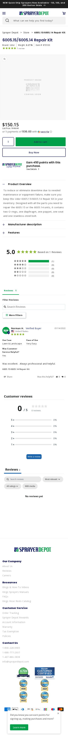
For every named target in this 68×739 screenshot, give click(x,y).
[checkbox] (30, 486)
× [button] (58, 713)
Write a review (34, 456)
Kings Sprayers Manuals (15, 591)
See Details (31, 169)
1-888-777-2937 (11, 652)
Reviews (6, 570)
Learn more (19, 727)
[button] (3, 13)
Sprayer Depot (10, 32)
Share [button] (9, 376)
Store (26, 32)
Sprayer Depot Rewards (15, 617)
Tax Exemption (10, 631)
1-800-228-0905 (11, 647)
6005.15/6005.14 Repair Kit (16, 369)
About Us (7, 566)
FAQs (5, 596)
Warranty (7, 626)
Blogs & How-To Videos (15, 587)
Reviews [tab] (8, 290)
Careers (6, 575)
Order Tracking (10, 612)
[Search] (7, 20)
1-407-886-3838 (11, 656)
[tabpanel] (34, 503)
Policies (6, 635)
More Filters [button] (15, 315)
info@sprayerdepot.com (15, 661)
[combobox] (34, 20)
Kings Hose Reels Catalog (16, 601)
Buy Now (34, 152)
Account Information (13, 622)
